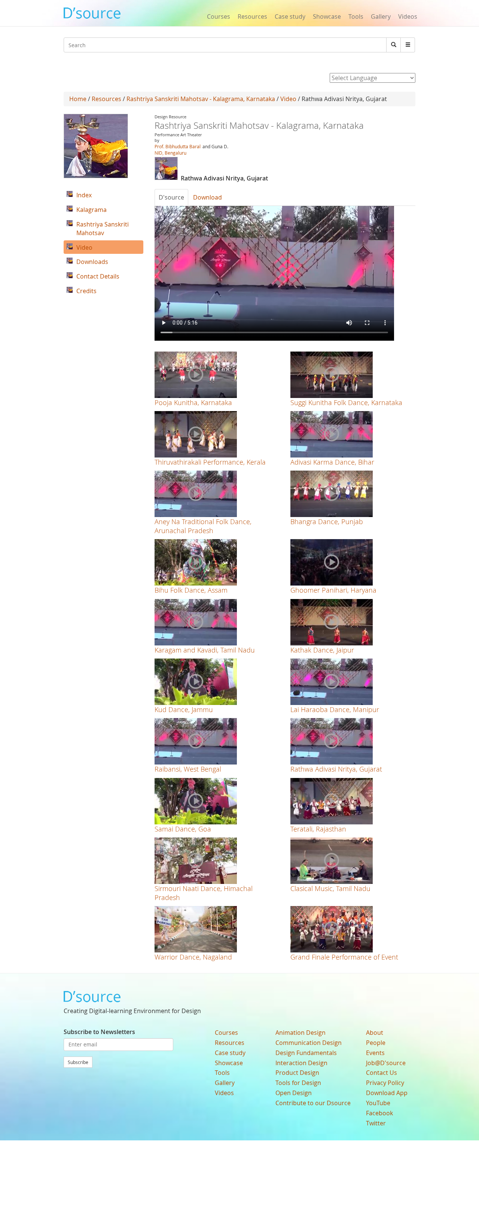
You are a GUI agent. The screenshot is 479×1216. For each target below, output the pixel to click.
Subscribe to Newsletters (99, 1032)
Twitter (376, 1123)
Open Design (293, 1093)
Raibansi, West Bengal (188, 768)
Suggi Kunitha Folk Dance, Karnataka (346, 402)
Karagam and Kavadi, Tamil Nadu (205, 649)
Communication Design (308, 1043)
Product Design (297, 1072)
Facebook (379, 1113)
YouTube (378, 1103)
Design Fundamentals (306, 1053)
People (375, 1043)
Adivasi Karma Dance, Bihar (332, 461)
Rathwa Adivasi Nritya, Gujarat (336, 768)
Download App (387, 1093)
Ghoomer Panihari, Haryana (333, 590)
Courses (218, 16)
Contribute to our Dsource (313, 1103)
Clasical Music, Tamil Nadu (330, 888)
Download (207, 197)
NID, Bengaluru (170, 153)
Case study (290, 16)
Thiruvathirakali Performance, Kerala (210, 461)
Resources (252, 16)
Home (77, 99)
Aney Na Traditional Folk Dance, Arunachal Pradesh (203, 526)
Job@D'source (386, 1063)
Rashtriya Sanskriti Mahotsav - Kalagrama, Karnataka (200, 99)
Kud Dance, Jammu (184, 709)
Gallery (381, 16)
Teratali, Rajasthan (318, 828)
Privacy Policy (385, 1083)
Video (288, 99)
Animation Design (300, 1032)
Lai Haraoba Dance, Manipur (334, 709)
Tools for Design (298, 1083)
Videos (407, 16)
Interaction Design (301, 1063)
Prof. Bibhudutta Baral (178, 146)
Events (375, 1053)
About (374, 1032)
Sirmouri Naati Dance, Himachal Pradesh (204, 893)
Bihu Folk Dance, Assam (191, 590)
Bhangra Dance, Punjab (326, 521)
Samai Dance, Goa (183, 828)
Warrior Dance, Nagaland (193, 956)
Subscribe (78, 1062)
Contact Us (381, 1072)
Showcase (327, 16)
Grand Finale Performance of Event (344, 956)
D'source (171, 197)
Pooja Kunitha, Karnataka (193, 402)
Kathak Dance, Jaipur (322, 649)
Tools (355, 16)
